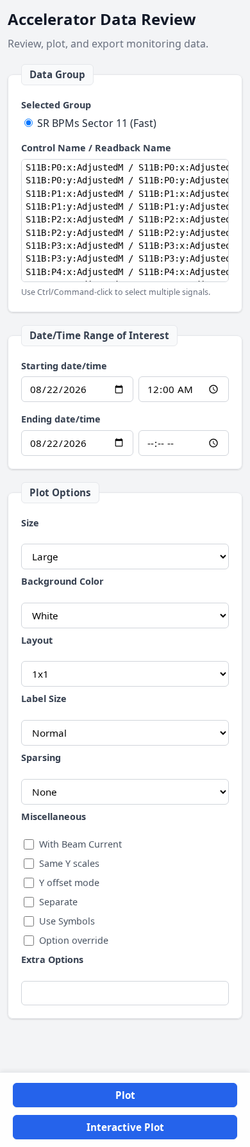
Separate (58, 902)
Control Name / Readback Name (96, 148)
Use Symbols (67, 921)
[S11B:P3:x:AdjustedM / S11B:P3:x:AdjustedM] (125, 245)
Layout (37, 640)
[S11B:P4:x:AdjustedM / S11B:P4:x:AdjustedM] (125, 271)
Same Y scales (69, 863)
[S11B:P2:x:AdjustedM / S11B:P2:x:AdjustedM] (125, 219)
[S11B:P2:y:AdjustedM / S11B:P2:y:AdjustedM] (125, 232)
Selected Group (56, 105)
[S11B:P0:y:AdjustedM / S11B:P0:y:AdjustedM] (125, 180)
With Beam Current (80, 844)
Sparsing (41, 757)
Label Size (44, 698)
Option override (73, 940)
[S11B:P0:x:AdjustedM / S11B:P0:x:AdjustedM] (125, 167)
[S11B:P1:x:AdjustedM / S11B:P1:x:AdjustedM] (125, 193)
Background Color (62, 581)
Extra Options (52, 959)
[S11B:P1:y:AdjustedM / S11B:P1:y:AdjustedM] (125, 206)
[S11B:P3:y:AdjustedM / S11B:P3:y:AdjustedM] (125, 258)
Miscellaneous (53, 816)
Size (30, 523)
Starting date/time (64, 366)
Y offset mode (69, 882)
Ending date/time (61, 419)
